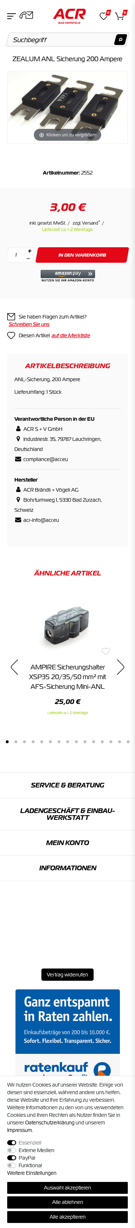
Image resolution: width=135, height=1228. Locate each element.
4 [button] (33, 741)
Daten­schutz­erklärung (50, 1122)
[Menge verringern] (28, 259)
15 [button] (128, 741)
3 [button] (24, 741)
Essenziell (30, 1142)
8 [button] (67, 741)
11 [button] (93, 741)
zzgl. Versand (86, 223)
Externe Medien (36, 1150)
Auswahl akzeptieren (67, 1187)
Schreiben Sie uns (29, 324)
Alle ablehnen (67, 1202)
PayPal (27, 1158)
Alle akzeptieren (68, 1217)
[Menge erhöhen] (29, 251)
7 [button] (59, 741)
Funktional (30, 1165)
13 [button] (110, 741)
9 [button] (76, 741)
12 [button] (102, 741)
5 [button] (41, 741)
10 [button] (85, 741)
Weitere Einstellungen (32, 1173)
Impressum (19, 1130)
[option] (67, 653)
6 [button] (50, 741)
